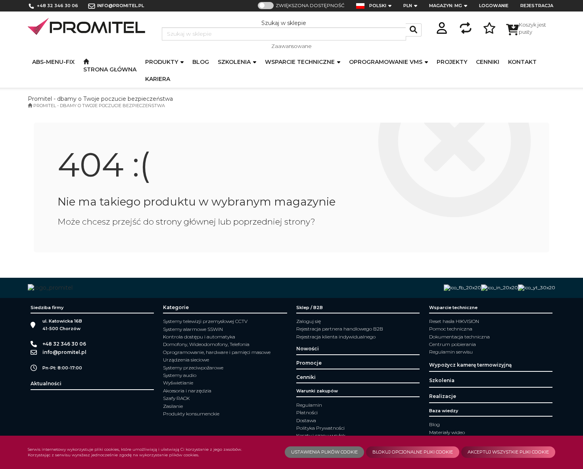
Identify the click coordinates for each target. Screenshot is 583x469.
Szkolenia (235, 61)
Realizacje (442, 396)
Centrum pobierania (452, 344)
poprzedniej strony (272, 222)
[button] (382, 6)
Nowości (307, 349)
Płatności (307, 412)
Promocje (309, 363)
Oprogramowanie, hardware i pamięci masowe (216, 352)
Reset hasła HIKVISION (454, 321)
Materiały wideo (447, 432)
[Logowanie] (441, 27)
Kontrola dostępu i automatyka (199, 337)
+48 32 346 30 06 (57, 5)
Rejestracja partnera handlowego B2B (339, 329)
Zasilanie (173, 406)
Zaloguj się (308, 321)
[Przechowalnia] (489, 27)
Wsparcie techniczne (300, 61)
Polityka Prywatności (320, 428)
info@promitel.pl (120, 5)
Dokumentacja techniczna (459, 337)
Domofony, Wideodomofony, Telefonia (206, 344)
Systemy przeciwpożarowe (193, 368)
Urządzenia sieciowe (186, 360)
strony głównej (186, 222)
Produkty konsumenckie (191, 414)
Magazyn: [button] (445, 5)
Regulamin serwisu (451, 352)
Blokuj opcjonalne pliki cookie (412, 452)
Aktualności (46, 383)
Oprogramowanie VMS (386, 61)
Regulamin (309, 405)
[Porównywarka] (465, 27)
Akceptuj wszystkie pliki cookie (508, 452)
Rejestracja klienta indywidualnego (336, 337)
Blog (434, 424)
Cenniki (306, 377)
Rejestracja (536, 5)
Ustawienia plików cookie (324, 452)
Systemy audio (179, 375)
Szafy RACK (176, 398)
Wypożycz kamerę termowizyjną (470, 365)
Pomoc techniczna (450, 329)
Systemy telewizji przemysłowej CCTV (205, 321)
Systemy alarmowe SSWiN (193, 329)
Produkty (162, 61)
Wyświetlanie (178, 383)
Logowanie (493, 5)
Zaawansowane (291, 46)
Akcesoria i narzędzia (187, 391)
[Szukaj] (414, 30)
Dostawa (306, 420)
